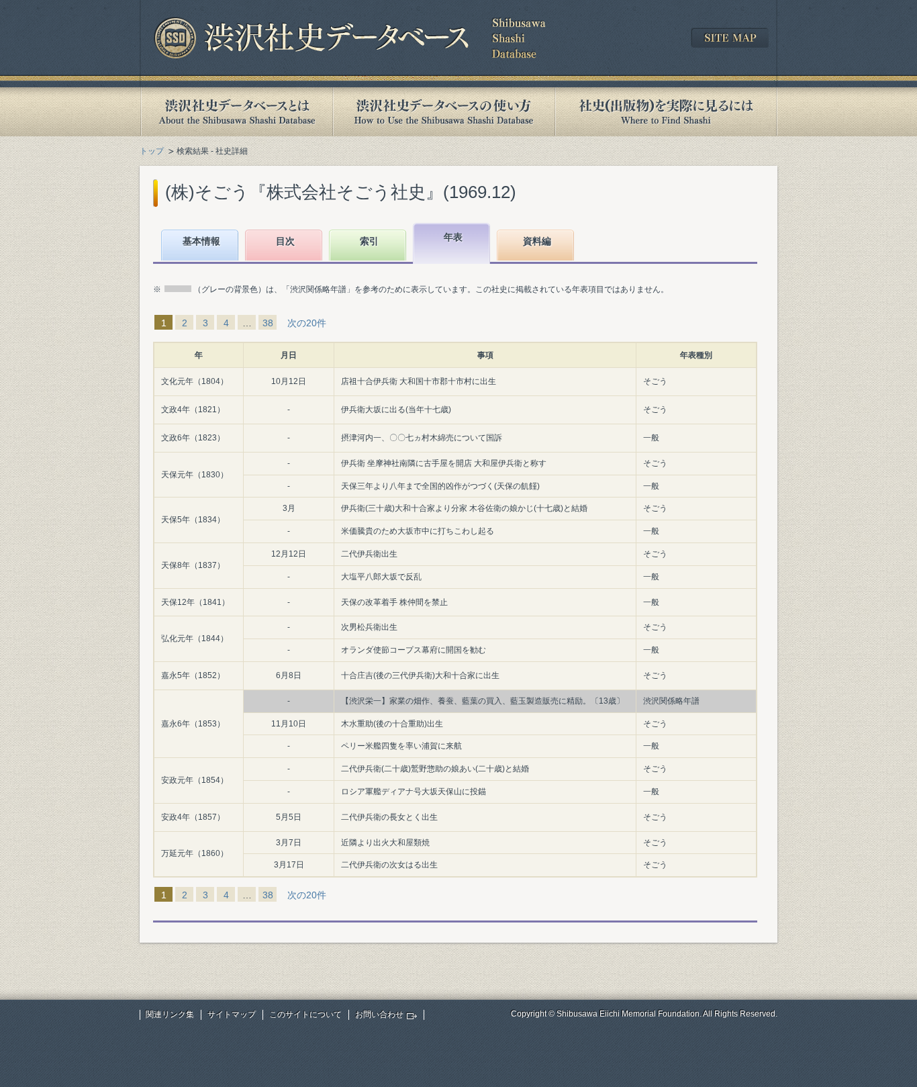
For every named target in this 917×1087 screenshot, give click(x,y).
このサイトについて (305, 1014)
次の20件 (306, 323)
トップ (152, 151)
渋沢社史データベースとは (236, 111)
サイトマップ (231, 1014)
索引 (369, 241)
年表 (453, 237)
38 (267, 323)
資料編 (537, 241)
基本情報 (201, 241)
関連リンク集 (170, 1014)
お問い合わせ (379, 1014)
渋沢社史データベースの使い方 (443, 111)
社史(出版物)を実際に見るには (665, 111)
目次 (285, 241)
